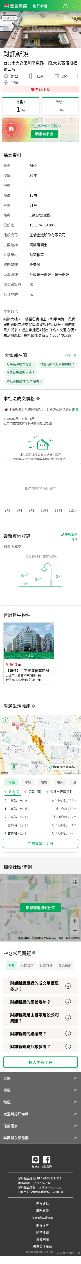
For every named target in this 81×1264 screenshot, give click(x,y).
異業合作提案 (42, 1246)
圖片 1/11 (10, 18)
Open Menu (74, 6)
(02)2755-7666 (42, 1183)
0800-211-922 (52, 1178)
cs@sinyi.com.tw (49, 1187)
